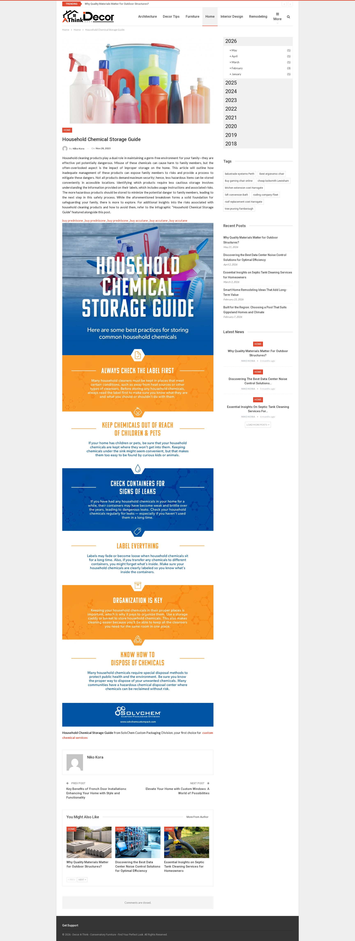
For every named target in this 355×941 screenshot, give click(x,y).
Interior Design (232, 16)
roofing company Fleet (265, 194)
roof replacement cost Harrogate (243, 201)
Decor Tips (171, 16)
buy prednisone (72, 220)
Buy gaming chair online (238, 180)
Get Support (70, 925)
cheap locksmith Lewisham (273, 180)
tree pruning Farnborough (239, 208)
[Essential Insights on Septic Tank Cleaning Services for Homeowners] (186, 842)
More (277, 19)
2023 (231, 100)
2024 (231, 91)
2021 (231, 118)
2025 (231, 83)
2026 (231, 41)
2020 (231, 126)
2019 (231, 135)
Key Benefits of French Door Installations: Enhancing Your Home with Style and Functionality (96, 793)
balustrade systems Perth (239, 173)
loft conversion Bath (236, 194)
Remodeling (258, 16)
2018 (231, 144)
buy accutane (139, 220)
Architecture (147, 16)
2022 (231, 109)
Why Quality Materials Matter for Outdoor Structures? (117, 3)
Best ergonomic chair (271, 173)
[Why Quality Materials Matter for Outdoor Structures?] (89, 842)
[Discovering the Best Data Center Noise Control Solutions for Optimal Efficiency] (137, 842)
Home (209, 16)
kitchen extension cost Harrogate (244, 187)
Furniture (192, 16)
